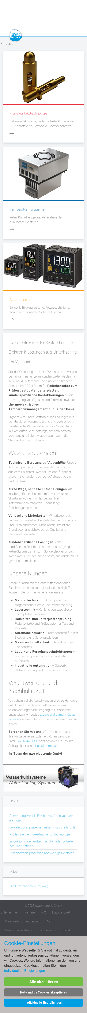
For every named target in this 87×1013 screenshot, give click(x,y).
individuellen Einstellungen (24, 970)
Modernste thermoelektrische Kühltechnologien (41, 834)
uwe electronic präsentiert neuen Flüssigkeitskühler (43, 827)
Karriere (29, 912)
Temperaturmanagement (29, 209)
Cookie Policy (47, 930)
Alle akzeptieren (43, 981)
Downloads (12, 921)
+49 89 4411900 (27, 741)
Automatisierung (22, 299)
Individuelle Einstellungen (44, 1002)
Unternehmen (9, 912)
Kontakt (67, 930)
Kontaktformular (46, 746)
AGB (49, 921)
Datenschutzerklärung (19, 930)
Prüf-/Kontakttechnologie (28, 113)
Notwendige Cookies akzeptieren (43, 992)
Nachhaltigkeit (61, 912)
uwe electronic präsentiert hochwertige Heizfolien (42, 853)
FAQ (43, 912)
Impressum (33, 921)
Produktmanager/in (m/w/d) (29, 886)
